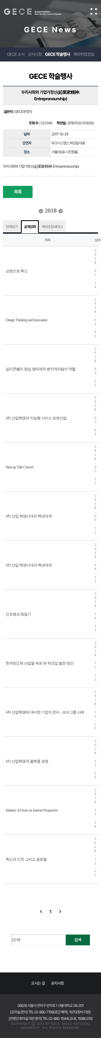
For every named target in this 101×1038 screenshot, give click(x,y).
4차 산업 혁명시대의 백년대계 (29, 516)
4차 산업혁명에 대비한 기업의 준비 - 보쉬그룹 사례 (45, 712)
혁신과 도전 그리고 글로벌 (26, 859)
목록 (18, 191)
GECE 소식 (16, 54)
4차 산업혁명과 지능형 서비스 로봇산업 (36, 418)
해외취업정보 (83, 54)
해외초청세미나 (52, 227)
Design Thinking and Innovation (26, 320)
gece (38, 11)
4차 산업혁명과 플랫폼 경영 (27, 761)
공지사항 (35, 54)
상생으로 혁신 (16, 271)
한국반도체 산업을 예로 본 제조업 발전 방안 (40, 663)
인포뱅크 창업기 (18, 614)
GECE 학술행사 (57, 54)
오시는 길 (38, 983)
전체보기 (12, 227)
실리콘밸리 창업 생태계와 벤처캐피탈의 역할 (40, 369)
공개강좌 (30, 227)
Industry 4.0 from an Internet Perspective (32, 810)
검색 (77, 940)
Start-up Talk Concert (19, 467)
